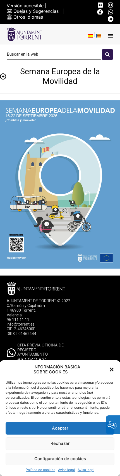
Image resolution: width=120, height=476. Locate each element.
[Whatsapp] (110, 12)
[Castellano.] (90, 35)
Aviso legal (66, 470)
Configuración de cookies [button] (60, 458)
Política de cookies (40, 470)
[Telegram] (110, 19)
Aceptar (60, 428)
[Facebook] (100, 12)
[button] (111, 369)
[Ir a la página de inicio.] (24, 34)
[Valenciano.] (98, 35)
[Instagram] (110, 5)
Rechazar (60, 443)
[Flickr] (100, 5)
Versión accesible (25, 5)
